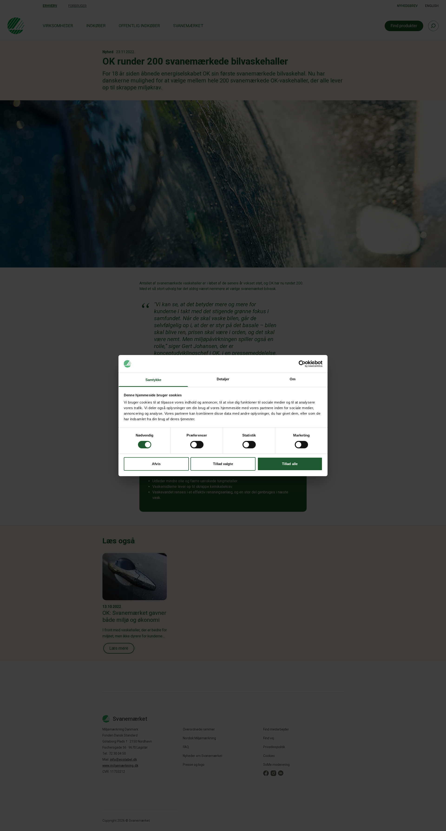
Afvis (156, 464)
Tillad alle (290, 464)
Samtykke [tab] (153, 380)
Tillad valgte (223, 464)
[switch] (196, 444)
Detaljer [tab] (223, 379)
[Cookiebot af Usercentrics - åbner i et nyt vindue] (302, 363)
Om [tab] (292, 379)
